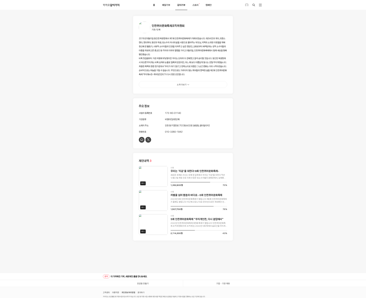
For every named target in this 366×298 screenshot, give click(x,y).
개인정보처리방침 (128, 292)
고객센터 (106, 292)
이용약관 (115, 292)
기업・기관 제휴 (223, 283)
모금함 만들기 (143, 283)
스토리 (196, 6)
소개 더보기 (181, 84)
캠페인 (209, 5)
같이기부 (181, 5)
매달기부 (166, 5)
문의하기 (141, 292)
